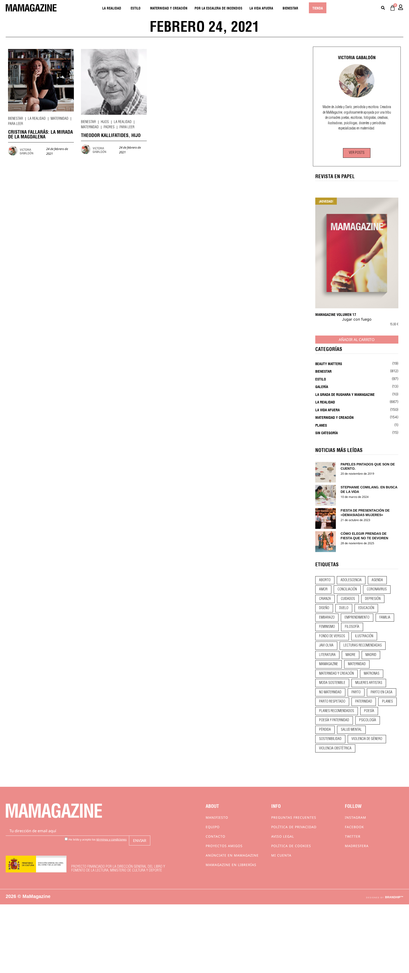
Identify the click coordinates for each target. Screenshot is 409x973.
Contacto (215, 836)
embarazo (327, 617)
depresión (373, 599)
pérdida (325, 729)
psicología (367, 720)
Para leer (15, 124)
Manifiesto (217, 817)
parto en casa (381, 692)
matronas (371, 673)
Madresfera (357, 846)
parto (356, 692)
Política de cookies (291, 846)
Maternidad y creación (168, 8)
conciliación (347, 589)
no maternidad (330, 692)
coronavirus (377, 589)
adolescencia (351, 580)
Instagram (355, 817)
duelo (343, 608)
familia (384, 617)
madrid (370, 655)
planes (387, 701)
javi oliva (326, 645)
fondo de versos (332, 636)
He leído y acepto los (97, 839)
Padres (109, 127)
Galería (321, 386)
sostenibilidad (330, 739)
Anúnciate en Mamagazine (232, 855)
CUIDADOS (348, 599)
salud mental (351, 729)
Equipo (213, 827)
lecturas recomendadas (362, 645)
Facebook (354, 827)
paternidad (363, 701)
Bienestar (290, 8)
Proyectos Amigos (224, 846)
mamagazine (328, 664)
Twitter (352, 836)
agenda (377, 580)
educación (366, 608)
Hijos (105, 122)
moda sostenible (332, 683)
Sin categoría (326, 432)
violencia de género (366, 739)
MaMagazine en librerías (231, 864)
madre (351, 655)
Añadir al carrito (357, 339)
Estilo (136, 8)
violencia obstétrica (335, 748)
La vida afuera (261, 8)
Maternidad (59, 118)
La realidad (111, 8)
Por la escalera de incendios (218, 8)
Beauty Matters (328, 363)
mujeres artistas (368, 683)
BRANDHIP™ (394, 897)
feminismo (327, 626)
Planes (321, 425)
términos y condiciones (111, 839)
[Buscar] (383, 8)
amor (323, 589)
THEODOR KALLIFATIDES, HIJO (111, 134)
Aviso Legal (282, 836)
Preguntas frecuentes (293, 817)
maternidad (357, 664)
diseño (324, 608)
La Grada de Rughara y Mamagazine (345, 394)
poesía (369, 711)
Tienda (317, 8)
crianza (325, 599)
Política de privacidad (293, 827)
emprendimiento (357, 617)
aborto (325, 580)
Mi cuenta (281, 855)
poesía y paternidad (334, 720)
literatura (327, 655)
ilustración (364, 636)
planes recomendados (336, 711)
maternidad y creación (336, 673)
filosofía (352, 626)
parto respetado (332, 701)
